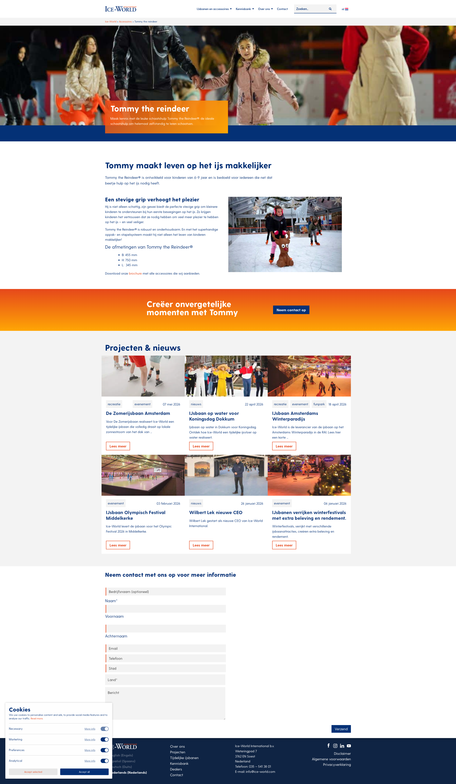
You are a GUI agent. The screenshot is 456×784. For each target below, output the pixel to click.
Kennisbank (243, 9)
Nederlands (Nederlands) (128, 772)
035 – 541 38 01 (260, 766)
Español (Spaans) (122, 761)
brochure (135, 273)
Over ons (264, 9)
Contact (282, 9)
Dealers (176, 769)
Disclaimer (342, 753)
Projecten (177, 752)
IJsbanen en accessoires (213, 9)
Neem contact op (291, 310)
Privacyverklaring (337, 764)
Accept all (84, 771)
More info (90, 728)
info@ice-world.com (260, 771)
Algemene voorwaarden (331, 759)
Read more (37, 718)
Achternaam (116, 636)
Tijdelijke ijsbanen (184, 758)
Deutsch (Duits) (120, 767)
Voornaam (114, 616)
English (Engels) (121, 755)
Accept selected (33, 771)
